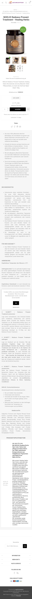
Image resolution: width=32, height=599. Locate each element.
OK (16, 303)
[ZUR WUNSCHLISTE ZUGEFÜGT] (28, 109)
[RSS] (17, 573)
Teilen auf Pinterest (17, 127)
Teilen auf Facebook (15, 127)
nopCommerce (19, 589)
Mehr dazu (16, 307)
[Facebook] (14, 573)
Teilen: (16, 123)
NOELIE (19, 22)
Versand (18, 105)
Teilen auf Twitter (12, 127)
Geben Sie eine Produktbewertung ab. (16, 78)
